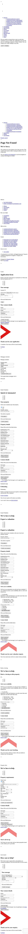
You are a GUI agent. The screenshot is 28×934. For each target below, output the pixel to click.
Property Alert (4, 765)
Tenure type (3, 780)
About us (5, 31)
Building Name (4, 432)
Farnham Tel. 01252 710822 (9, 242)
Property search (4, 138)
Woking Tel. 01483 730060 (9, 246)
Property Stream (10, 259)
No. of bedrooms (4, 573)
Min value (3, 788)
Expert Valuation (4, 512)
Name (2, 307)
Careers (5, 35)
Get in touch (3, 854)
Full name (3, 465)
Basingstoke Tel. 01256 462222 (10, 239)
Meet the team (6, 33)
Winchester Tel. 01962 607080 (10, 244)
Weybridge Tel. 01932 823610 (10, 243)
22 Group (6, 260)
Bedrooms (3, 446)
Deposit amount (4, 365)
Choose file (3, 292)
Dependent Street (4, 440)
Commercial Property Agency (13, 19)
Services (5, 17)
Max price (3, 791)
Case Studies (6, 28)
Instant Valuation (4, 389)
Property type (4, 449)
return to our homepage (10, 154)
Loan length (3, 368)
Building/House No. (5, 429)
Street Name (3, 438)
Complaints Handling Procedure (10, 222)
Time (9, 597)
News (4, 37)
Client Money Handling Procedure (11, 220)
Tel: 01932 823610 (7, 202)
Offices (5, 29)
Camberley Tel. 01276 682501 (10, 241)
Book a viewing (4, 668)
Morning (4, 606)
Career (2, 271)
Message (3, 294)
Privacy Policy (6, 219)
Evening (4, 609)
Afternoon (4, 607)
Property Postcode (5, 443)
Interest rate (3, 370)
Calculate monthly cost (6, 373)
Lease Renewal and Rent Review (13, 24)
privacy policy (4, 481)
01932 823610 (14, 500)
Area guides (6, 30)
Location (3, 784)
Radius (2, 785)
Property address (4, 410)
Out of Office (6, 223)
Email (2, 310)
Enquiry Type (5, 876)
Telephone (3, 313)
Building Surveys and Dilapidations (14, 21)
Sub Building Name (5, 435)
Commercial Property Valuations (13, 22)
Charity (5, 34)
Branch (3, 875)
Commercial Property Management (14, 20)
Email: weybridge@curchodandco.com (12, 203)
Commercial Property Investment (13, 131)
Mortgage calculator (5, 356)
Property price (4, 362)
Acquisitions (9, 25)
